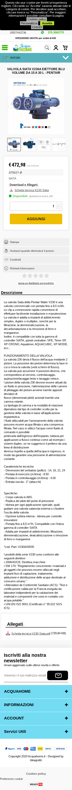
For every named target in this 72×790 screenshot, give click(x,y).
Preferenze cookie (11, 778)
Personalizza (29, 23)
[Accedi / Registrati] (57, 47)
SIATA (12, 178)
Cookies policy (36, 19)
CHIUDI (37, 27)
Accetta (47, 23)
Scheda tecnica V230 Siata (32, 190)
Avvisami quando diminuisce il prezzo (32, 250)
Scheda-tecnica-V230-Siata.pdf (30, 633)
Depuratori (11, 57)
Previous (11, 145)
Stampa (14, 242)
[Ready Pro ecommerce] (36, 784)
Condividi (15, 259)
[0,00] (66, 47)
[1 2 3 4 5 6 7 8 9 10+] (36, 206)
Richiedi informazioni (22, 268)
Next (61, 145)
